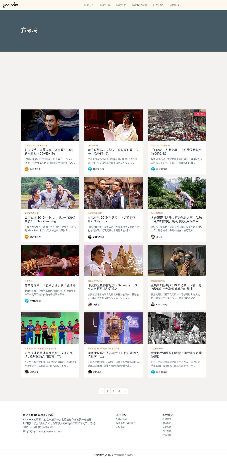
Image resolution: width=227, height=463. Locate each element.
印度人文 (89, 4)
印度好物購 (121, 419)
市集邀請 (120, 427)
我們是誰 (167, 419)
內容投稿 (167, 431)
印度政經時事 (139, 4)
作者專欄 (174, 4)
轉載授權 (167, 435)
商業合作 (167, 427)
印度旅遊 (105, 4)
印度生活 (120, 4)
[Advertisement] (113, 76)
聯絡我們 (167, 423)
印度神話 (158, 4)
